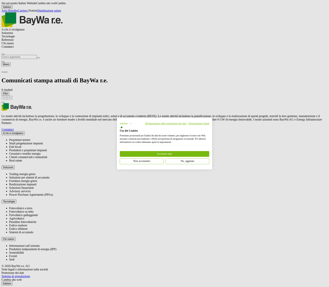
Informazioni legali (198, 123)
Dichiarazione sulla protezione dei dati (165, 123)
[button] (126, 123)
